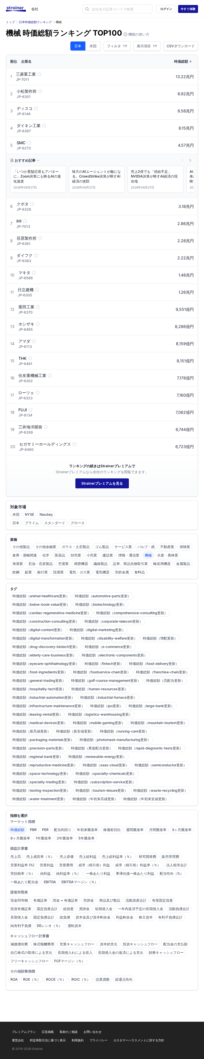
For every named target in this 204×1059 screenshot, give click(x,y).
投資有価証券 (20, 909)
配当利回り (62, 830)
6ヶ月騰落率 (20, 838)
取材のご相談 (69, 1032)
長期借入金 (19, 917)
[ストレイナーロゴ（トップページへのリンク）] (18, 9)
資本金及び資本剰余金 (93, 917)
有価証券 (40, 900)
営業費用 (66, 865)
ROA (14, 979)
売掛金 (88, 900)
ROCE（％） (56, 979)
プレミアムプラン (24, 1032)
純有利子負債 (20, 925)
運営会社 (18, 1040)
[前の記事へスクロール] (182, 160)
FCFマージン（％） (69, 961)
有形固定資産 (162, 900)
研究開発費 (147, 856)
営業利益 (47, 865)
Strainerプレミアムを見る (102, 483)
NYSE (29, 514)
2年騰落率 (65, 838)
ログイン (166, 9)
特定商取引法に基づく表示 (48, 1040)
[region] (102, 180)
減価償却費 (19, 944)
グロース (78, 523)
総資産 (68, 909)
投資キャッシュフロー (140, 944)
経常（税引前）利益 (94, 865)
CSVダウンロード (181, 46)
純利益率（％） (68, 873)
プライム (32, 523)
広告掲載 (48, 1032)
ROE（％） (32, 979)
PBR (33, 830)
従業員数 (103, 979)
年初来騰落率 (87, 830)
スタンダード (54, 523)
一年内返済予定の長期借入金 (140, 909)
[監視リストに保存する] (39, 74)
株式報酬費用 (43, 944)
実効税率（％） (22, 873)
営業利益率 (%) (22, 865)
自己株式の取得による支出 (31, 952)
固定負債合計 (43, 917)
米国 (93, 46)
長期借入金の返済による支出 (120, 952)
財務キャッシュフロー (166, 952)
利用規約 (78, 1040)
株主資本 (146, 917)
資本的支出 (108, 944)
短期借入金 (103, 909)
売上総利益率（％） (117, 856)
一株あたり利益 (98, 873)
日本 (77, 46)
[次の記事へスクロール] (190, 160)
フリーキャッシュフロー (29, 961)
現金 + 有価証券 (65, 900)
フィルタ (117, 46)
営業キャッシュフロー (77, 944)
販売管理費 (170, 856)
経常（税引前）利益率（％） (138, 865)
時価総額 (17, 830)
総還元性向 (124, 979)
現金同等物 (19, 900)
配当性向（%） (172, 873)
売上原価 (67, 856)
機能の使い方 (138, 34)
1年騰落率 (43, 838)
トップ (10, 22)
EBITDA (50, 882)
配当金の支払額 (175, 944)
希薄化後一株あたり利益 (135, 873)
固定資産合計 (47, 909)
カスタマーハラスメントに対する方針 (138, 1040)
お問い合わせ (93, 1032)
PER (45, 830)
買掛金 (84, 909)
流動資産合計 (136, 900)
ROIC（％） (80, 979)
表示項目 (147, 46)
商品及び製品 (109, 900)
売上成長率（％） (40, 856)
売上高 (15, 856)
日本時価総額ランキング (35, 22)
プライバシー (98, 1040)
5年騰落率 (86, 838)
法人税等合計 (176, 865)
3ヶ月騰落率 (182, 830)
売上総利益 (88, 856)
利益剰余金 (124, 917)
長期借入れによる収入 (75, 952)
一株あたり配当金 (24, 882)
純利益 (45, 873)
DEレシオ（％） (49, 925)
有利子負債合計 (170, 917)
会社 (34, 9)
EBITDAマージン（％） (79, 882)
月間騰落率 (157, 830)
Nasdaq (46, 514)
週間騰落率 (135, 830)
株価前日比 (112, 830)
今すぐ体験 (188, 9)
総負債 (65, 917)
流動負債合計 (179, 909)
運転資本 (75, 925)
